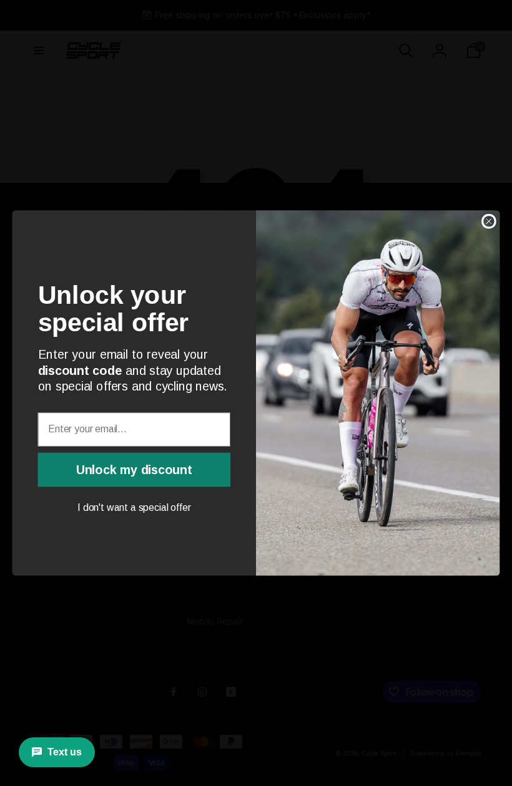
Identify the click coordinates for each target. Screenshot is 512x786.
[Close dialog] (489, 221)
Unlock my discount (134, 469)
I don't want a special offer (134, 508)
